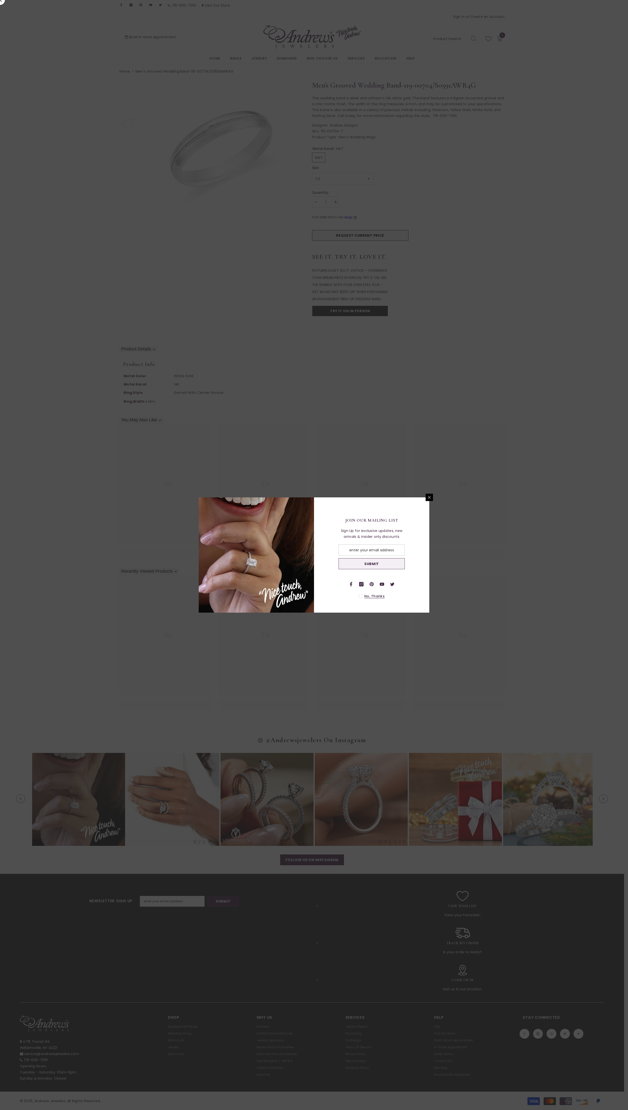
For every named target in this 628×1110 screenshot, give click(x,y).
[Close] (429, 497)
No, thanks (374, 596)
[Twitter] (392, 584)
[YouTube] (382, 584)
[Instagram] (361, 584)
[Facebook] (351, 584)
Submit (371, 563)
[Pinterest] (371, 584)
